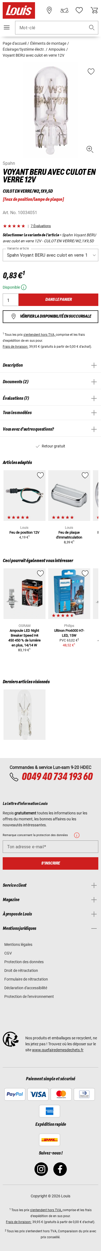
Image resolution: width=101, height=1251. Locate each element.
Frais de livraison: (15, 347)
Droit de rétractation (21, 970)
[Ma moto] (64, 10)
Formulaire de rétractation (26, 979)
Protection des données (24, 962)
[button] (92, 28)
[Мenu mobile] (7, 27)
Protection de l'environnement (29, 996)
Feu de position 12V (24, 532)
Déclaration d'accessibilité (25, 988)
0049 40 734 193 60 (57, 777)
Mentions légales (18, 944)
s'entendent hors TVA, (39, 335)
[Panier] (94, 10)
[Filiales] (49, 10)
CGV (8, 953)
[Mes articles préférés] (79, 10)
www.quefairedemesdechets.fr (57, 1050)
